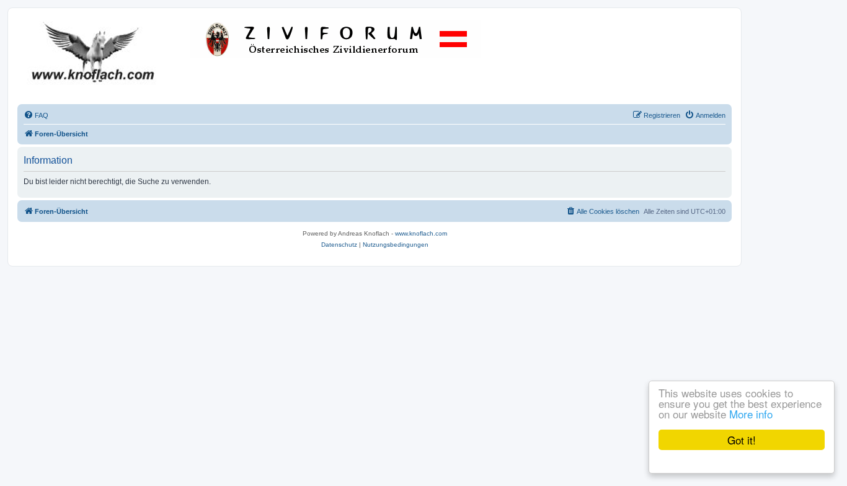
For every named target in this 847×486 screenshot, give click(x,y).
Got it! (741, 440)
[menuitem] (36, 115)
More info (751, 414)
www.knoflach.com (421, 233)
